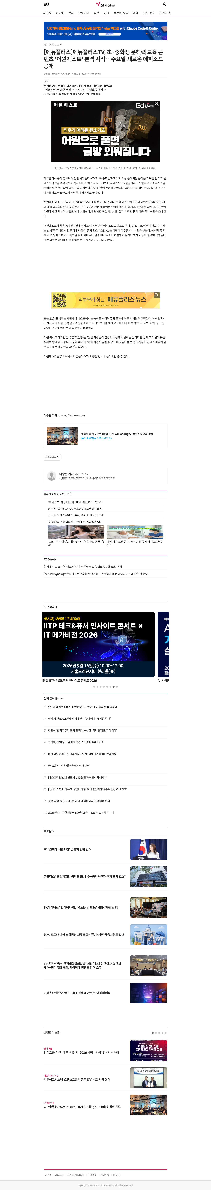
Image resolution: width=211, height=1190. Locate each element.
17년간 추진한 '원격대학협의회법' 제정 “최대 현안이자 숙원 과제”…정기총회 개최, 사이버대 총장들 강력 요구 (82, 966)
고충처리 (92, 1175)
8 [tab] (117, 687)
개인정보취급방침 (75, 1175)
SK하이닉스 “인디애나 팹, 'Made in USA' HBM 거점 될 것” (81, 908)
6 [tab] (110, 687)
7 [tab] (113, 687)
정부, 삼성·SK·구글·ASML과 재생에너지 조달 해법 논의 (79, 801)
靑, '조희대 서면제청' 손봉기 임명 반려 (69, 766)
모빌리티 (83, 13)
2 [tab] (97, 687)
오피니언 (165, 13)
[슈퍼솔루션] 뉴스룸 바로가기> (96, 438)
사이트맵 (105, 1175)
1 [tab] (94, 687)
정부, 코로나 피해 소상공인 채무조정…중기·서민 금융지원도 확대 (84, 935)
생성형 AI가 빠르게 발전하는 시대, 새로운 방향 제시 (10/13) (78, 85)
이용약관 (59, 1175)
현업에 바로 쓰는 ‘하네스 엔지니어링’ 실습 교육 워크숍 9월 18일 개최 (83, 566)
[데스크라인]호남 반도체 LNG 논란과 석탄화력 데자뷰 (77, 777)
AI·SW (47, 13)
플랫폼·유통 (121, 13)
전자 (71, 13)
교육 (59, 44)
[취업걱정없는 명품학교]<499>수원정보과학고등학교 (88, 478)
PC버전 (116, 1175)
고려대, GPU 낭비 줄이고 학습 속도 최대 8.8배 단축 (76, 742)
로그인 (47, 1175)
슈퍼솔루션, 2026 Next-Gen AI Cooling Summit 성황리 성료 (117, 434)
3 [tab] (100, 687)
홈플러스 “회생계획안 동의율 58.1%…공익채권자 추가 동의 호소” (85, 877)
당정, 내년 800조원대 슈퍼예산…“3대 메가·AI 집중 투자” (79, 719)
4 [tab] (104, 687)
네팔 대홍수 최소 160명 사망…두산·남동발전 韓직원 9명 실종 (82, 754)
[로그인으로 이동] (164, 4)
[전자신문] (105, 4)
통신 (96, 13)
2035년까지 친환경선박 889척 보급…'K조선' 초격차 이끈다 (81, 813)
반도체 (59, 13)
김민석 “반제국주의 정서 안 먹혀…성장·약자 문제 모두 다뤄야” (82, 730)
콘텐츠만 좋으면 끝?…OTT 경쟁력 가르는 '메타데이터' (78, 993)
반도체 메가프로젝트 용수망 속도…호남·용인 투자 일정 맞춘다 (82, 707)
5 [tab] (107, 687)
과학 (135, 13)
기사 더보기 (81, 474)
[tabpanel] (105, 648)
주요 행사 (50, 607)
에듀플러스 (53, 457)
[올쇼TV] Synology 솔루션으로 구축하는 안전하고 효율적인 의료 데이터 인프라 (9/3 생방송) (96, 574)
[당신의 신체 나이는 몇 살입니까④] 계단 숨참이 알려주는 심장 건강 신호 (87, 789)
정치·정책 (149, 13)
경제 (106, 13)
